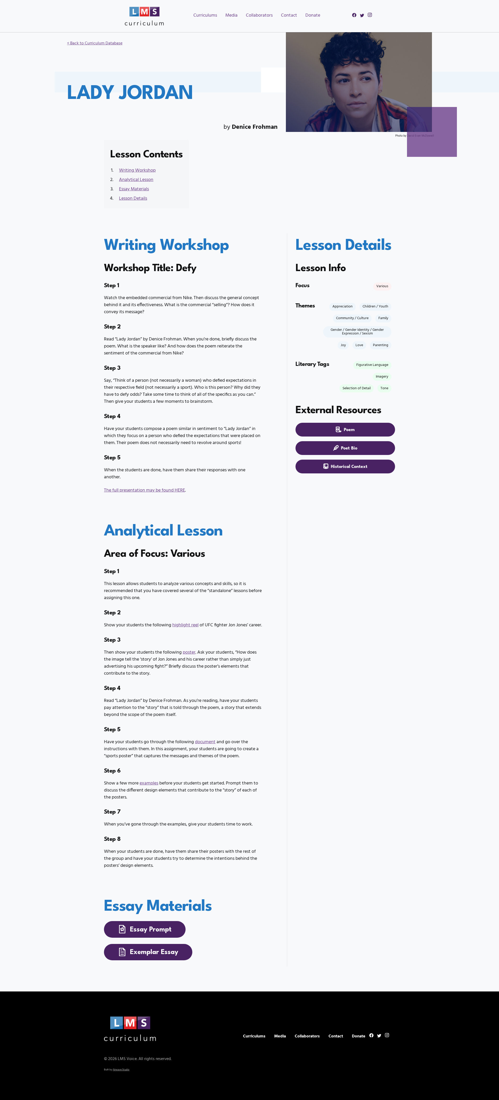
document (205, 742)
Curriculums (205, 15)
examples (149, 783)
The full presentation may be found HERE (144, 490)
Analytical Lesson (136, 180)
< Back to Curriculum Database (94, 43)
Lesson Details (133, 198)
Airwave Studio (121, 1070)
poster (189, 652)
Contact (289, 15)
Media (231, 15)
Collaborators (259, 15)
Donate (312, 15)
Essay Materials (134, 189)
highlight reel (185, 625)
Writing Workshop (137, 170)
